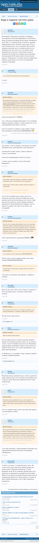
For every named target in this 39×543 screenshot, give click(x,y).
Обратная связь (29, 538)
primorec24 (11, 461)
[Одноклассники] (17, 24)
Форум (11, 9)
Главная (4, 9)
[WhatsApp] (22, 24)
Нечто (9, 328)
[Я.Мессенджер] (25, 24)
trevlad (10, 420)
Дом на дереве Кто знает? (10, 507)
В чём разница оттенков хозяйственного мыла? (17, 497)
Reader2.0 (10, 302)
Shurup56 (10, 285)
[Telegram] (19, 24)
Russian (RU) (4, 538)
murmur (10, 141)
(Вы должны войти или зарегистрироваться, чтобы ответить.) (23, 489)
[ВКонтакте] (14, 24)
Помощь (36, 538)
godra (9, 390)
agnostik (10, 30)
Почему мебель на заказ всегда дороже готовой (18, 513)
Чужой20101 (11, 70)
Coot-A (4, 321)
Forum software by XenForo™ (7, 540)
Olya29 (10, 371)
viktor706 (10, 93)
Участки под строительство (11, 502)
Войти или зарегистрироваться (28, 1)
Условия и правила (34, 540)
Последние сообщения (7, 11)
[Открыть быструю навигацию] (36, 16)
